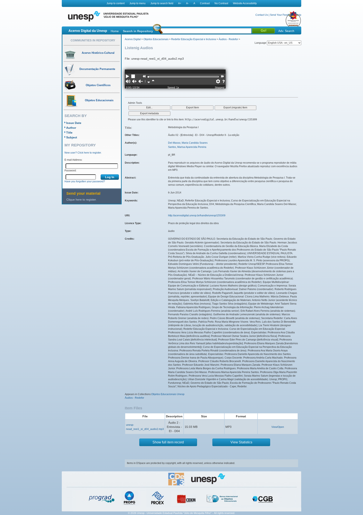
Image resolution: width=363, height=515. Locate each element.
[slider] (148, 77)
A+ (179, 3)
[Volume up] (134, 81)
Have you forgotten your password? (84, 181)
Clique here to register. (81, 199)
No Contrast (221, 3)
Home (115, 31)
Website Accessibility (245, 3)
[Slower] (148, 81)
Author (71, 127)
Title (69, 132)
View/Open (277, 427)
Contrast (205, 3)
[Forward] (222, 76)
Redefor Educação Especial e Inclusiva (193, 39)
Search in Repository (138, 31)
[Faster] (153, 81)
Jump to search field (161, 3)
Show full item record (168, 442)
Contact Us (261, 14)
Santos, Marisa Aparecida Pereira (187, 147)
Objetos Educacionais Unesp (167, 394)
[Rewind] (144, 76)
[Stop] (133, 76)
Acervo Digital (133, 39)
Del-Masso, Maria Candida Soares (188, 142)
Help (298, 14)
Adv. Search (286, 31)
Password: (70, 170)
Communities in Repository (93, 40)
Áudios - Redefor (228, 39)
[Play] (127, 76)
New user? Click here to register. (82, 152)
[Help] (223, 81)
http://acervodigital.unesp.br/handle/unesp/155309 (196, 215)
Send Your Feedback (282, 14)
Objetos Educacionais (155, 39)
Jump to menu (137, 3)
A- (187, 3)
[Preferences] (218, 81)
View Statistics (241, 442)
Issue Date (73, 123)
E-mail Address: (73, 159)
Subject (71, 137)
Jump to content (116, 3)
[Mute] (128, 81)
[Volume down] (141, 81)
